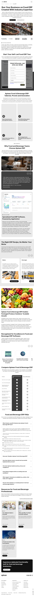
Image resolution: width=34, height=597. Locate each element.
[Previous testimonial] (28, 173)
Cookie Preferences (4, 592)
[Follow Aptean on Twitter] (28, 575)
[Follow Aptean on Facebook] (27, 575)
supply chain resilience (21, 429)
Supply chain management (8, 440)
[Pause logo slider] (32, 39)
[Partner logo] (13, 39)
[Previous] (29, 255)
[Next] (32, 255)
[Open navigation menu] (2, 2)
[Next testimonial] (30, 173)
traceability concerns (24, 428)
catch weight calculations (13, 429)
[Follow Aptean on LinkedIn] (30, 575)
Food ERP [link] (14, 3)
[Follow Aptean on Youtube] (32, 575)
